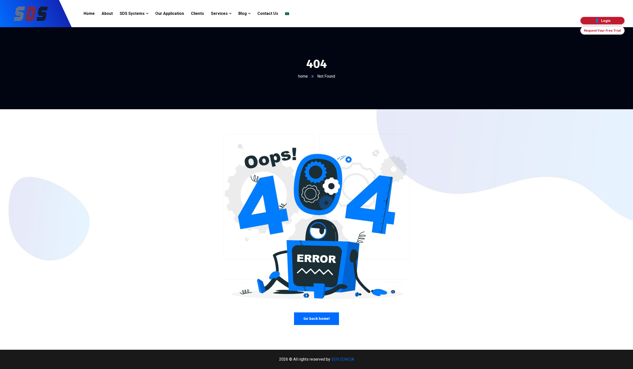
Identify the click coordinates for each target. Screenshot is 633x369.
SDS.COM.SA (342, 359)
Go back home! (316, 318)
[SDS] (30, 14)
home (303, 76)
